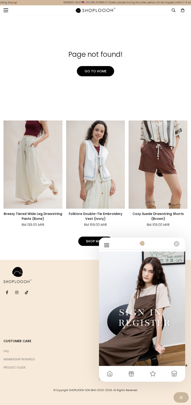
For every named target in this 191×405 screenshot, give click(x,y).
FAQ (6, 351)
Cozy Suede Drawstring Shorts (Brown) (158, 216)
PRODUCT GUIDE (14, 367)
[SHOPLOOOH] (95, 10)
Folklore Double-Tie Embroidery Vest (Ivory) (95, 216)
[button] (183, 10)
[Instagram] (16, 292)
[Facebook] (6, 292)
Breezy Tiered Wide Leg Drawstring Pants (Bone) (33, 216)
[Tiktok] (26, 292)
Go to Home (95, 71)
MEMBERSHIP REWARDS (19, 359)
